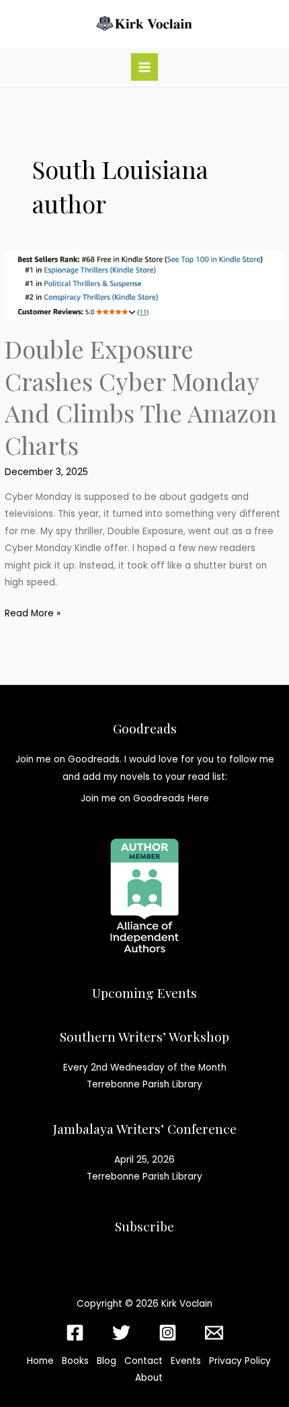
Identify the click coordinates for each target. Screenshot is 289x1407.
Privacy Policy (240, 1361)
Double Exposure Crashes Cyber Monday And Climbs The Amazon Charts (141, 396)
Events (186, 1361)
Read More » (32, 614)
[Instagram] (168, 1333)
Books (75, 1361)
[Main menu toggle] (145, 67)
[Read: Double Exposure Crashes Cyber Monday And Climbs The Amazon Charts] (144, 285)
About (149, 1377)
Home (40, 1361)
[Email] (214, 1333)
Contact (143, 1361)
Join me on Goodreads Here (145, 798)
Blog (106, 1361)
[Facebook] (75, 1333)
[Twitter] (121, 1333)
